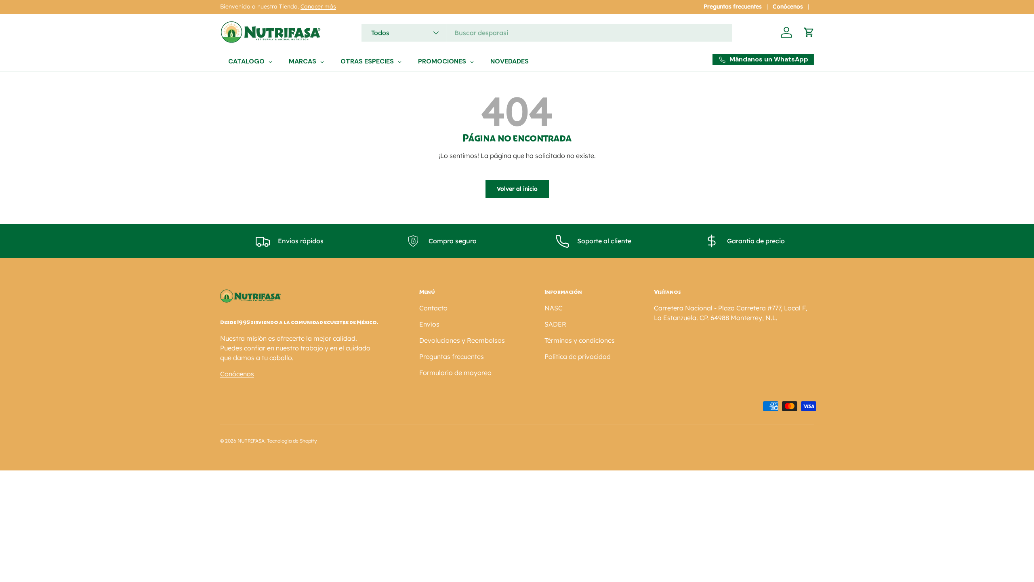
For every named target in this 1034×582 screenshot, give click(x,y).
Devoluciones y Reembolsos (462, 340)
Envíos (429, 324)
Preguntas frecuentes (733, 6)
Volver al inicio (517, 188)
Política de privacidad (577, 356)
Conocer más (318, 6)
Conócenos (788, 6)
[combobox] (546, 33)
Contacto (433, 308)
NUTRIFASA (251, 441)
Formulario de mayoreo (455, 373)
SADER (555, 324)
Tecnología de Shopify (292, 441)
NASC (553, 308)
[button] (809, 32)
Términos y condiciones (579, 340)
